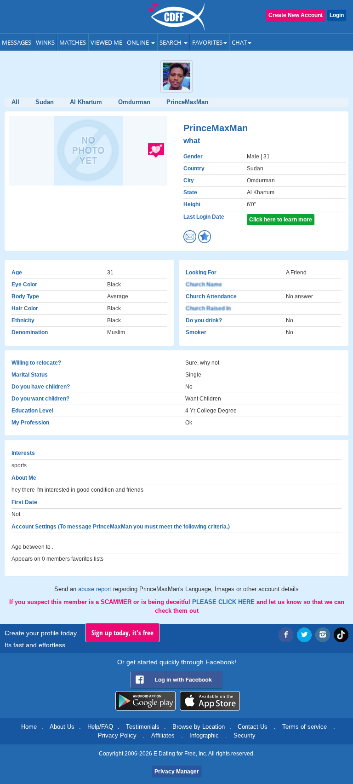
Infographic (204, 735)
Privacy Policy (117, 735)
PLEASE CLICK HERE (224, 601)
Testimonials (142, 726)
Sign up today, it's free (122, 632)
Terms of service (304, 726)
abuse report (95, 589)
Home (29, 726)
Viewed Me (106, 42)
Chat (239, 42)
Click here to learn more (280, 219)
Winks (45, 42)
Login (337, 15)
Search (171, 42)
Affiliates (163, 735)
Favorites (207, 42)
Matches (72, 42)
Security (244, 735)
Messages (16, 42)
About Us (62, 726)
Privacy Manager (176, 771)
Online (138, 42)
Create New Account (295, 15)
